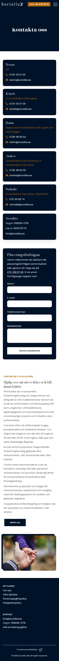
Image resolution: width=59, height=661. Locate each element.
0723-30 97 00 (17, 74)
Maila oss (15, 522)
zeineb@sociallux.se (20, 109)
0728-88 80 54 (17, 137)
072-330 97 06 (15, 272)
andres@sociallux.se (20, 175)
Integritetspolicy (12, 602)
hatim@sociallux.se (20, 142)
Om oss (7, 590)
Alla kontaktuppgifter (15, 627)
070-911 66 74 (17, 199)
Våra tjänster (10, 594)
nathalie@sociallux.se (21, 204)
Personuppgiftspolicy (15, 598)
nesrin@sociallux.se (20, 80)
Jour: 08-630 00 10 (39, 4)
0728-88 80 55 (17, 170)
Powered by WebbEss (27, 649)
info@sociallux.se (15, 233)
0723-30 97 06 (17, 103)
